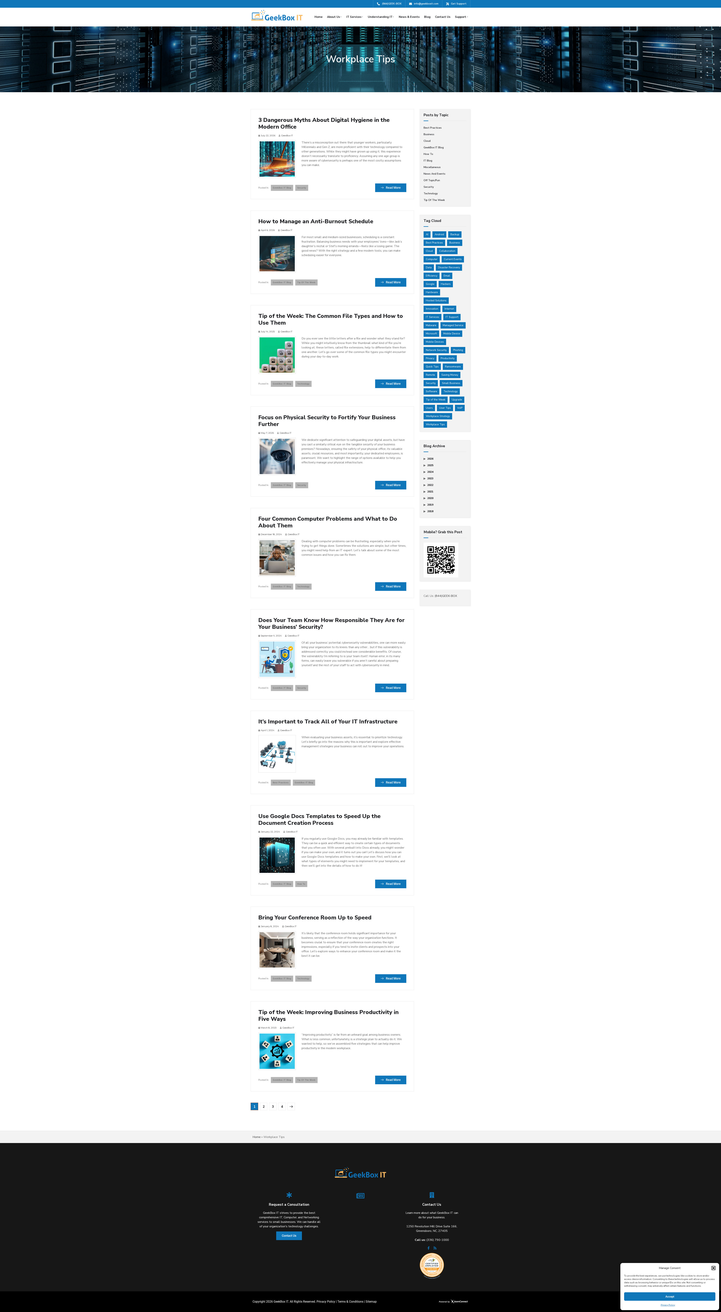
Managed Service (453, 325)
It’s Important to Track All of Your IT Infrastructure (327, 721)
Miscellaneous (432, 167)
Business (429, 134)
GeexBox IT (287, 135)
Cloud (427, 141)
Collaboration (447, 251)
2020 (430, 498)
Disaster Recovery (449, 267)
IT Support (452, 317)
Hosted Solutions (436, 300)
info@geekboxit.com (426, 3)
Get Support (458, 3)
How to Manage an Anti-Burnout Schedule (315, 221)
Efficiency (431, 275)
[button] (713, 1268)
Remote (430, 375)
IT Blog (428, 160)
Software (431, 391)
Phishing (458, 350)
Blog (427, 17)
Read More (393, 187)
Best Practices (434, 242)
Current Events (453, 259)
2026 (430, 459)
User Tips (445, 408)
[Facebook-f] (428, 1249)
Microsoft (431, 333)
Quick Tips (432, 366)
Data (429, 267)
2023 (430, 478)
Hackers (446, 284)
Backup (454, 234)
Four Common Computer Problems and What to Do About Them (327, 522)
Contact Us (442, 17)
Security (301, 188)
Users (429, 408)
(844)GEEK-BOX (391, 3)
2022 (430, 485)
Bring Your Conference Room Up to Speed (314, 917)
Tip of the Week (306, 282)
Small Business (451, 383)
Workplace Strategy (438, 416)
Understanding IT (380, 17)
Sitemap (371, 1301)
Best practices (281, 782)
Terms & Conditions (350, 1301)
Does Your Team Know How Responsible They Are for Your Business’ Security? (331, 623)
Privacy (430, 358)
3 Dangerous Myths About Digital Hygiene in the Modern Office (324, 123)
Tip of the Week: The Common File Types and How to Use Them (330, 319)
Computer (431, 259)
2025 (430, 465)
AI (427, 234)
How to (301, 884)
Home (318, 17)
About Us (333, 17)
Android (439, 234)
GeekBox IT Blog (282, 188)
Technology (303, 384)
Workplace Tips (435, 424)
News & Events (409, 17)
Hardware (432, 292)
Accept (669, 1296)
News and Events (434, 174)
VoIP (459, 408)
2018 (430, 511)
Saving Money (449, 375)
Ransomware (453, 366)
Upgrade (457, 399)
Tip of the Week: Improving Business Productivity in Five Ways (328, 1015)
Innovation (432, 309)
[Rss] (435, 1249)
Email (447, 275)
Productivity (448, 358)
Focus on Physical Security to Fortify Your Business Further (327, 421)
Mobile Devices (435, 342)
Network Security (436, 350)
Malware (431, 325)
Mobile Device (451, 333)
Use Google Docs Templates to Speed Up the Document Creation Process (319, 819)
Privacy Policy (668, 1305)
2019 (430, 505)
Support (460, 17)
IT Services (353, 17)
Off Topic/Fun (432, 180)
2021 (430, 491)
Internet (449, 309)
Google (430, 284)
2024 (430, 472)
